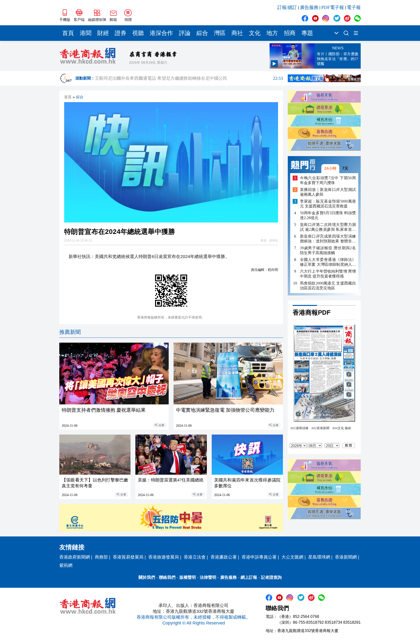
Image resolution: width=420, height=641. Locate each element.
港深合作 (161, 33)
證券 (120, 33)
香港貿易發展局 (128, 557)
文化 (255, 33)
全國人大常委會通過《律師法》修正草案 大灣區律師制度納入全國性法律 (328, 262)
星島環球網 (319, 557)
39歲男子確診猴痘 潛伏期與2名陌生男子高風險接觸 (328, 250)
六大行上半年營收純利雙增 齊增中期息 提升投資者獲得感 (328, 273)
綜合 (202, 33)
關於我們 (147, 577)
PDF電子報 (332, 7)
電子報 (354, 7)
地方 (272, 33)
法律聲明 (208, 577)
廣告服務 (309, 7)
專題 (307, 33)
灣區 (220, 33)
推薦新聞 (70, 332)
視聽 (138, 33)
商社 (237, 33)
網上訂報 (249, 577)
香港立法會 (195, 557)
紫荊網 (65, 565)
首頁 (68, 33)
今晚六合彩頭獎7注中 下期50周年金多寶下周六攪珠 (328, 180)
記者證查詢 (271, 577)
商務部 (101, 557)
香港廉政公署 (223, 557)
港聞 (85, 33)
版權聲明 (187, 577)
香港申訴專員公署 (259, 557)
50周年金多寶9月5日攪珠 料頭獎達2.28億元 (328, 215)
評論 (185, 33)
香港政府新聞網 (74, 557)
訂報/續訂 (287, 7)
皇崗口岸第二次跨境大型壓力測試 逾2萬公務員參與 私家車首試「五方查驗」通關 (328, 227)
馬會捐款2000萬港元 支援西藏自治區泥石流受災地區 (328, 285)
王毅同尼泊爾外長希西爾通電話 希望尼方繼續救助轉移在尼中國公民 (189, 78)
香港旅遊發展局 (163, 557)
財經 (103, 33)
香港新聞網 (346, 557)
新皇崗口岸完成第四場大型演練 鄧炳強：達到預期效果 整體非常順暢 (328, 239)
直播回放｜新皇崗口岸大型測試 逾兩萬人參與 (328, 191)
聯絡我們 (167, 577)
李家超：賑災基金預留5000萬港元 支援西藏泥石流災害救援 (328, 203)
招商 (290, 33)
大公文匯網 (292, 557)
